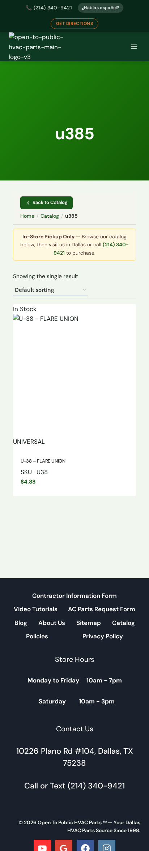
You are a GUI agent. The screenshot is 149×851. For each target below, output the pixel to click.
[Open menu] (133, 46)
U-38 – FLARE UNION (43, 461)
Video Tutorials (36, 609)
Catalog (50, 216)
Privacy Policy (102, 636)
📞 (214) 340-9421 (49, 7)
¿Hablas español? (100, 7)
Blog (20, 623)
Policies (37, 636)
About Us (51, 623)
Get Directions (74, 23)
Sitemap (88, 623)
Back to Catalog (50, 202)
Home (27, 216)
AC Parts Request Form (101, 609)
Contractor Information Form (74, 596)
